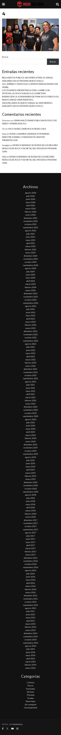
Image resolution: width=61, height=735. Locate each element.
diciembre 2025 (30, 218)
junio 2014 (30, 652)
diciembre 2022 (30, 331)
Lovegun (6, 145)
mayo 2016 (30, 580)
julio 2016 (30, 573)
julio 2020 (30, 422)
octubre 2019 (31, 451)
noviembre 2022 (30, 334)
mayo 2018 (30, 504)
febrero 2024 (30, 287)
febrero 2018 (30, 514)
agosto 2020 (30, 419)
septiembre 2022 (30, 341)
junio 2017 (30, 539)
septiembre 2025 (30, 227)
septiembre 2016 (30, 567)
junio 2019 (30, 463)
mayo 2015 (30, 617)
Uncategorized (30, 707)
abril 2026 (30, 205)
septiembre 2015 (30, 605)
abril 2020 (30, 432)
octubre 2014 (31, 639)
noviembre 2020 (30, 410)
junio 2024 (30, 274)
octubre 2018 (31, 488)
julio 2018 (30, 498)
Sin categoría (30, 704)
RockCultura (18, 724)
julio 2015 (30, 611)
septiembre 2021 (30, 378)
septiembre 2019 (30, 454)
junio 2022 (30, 350)
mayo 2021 (30, 391)
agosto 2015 (30, 608)
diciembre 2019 (30, 444)
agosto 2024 (30, 268)
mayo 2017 (30, 542)
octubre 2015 (31, 602)
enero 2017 (30, 554)
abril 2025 (30, 243)
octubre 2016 (31, 564)
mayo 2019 (30, 466)
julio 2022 (30, 347)
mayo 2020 (30, 429)
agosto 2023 (30, 306)
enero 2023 (30, 328)
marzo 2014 (30, 661)
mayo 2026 (30, 202)
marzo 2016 (30, 586)
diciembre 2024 (30, 256)
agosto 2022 (30, 344)
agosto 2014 (30, 646)
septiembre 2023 (30, 303)
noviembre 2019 (30, 447)
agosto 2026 (30, 193)
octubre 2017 (31, 526)
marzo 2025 (30, 246)
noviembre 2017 (30, 523)
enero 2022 (30, 366)
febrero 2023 (30, 325)
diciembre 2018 (30, 482)
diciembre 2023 (30, 293)
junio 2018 (30, 501)
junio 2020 (30, 425)
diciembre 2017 (30, 520)
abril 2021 (30, 394)
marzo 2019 (30, 473)
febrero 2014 (30, 665)
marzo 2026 (30, 208)
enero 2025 (30, 252)
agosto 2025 (30, 230)
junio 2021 (30, 388)
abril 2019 (30, 469)
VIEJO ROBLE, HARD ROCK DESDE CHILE (27, 129)
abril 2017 (30, 545)
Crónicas (30, 682)
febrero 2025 (30, 249)
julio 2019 (30, 460)
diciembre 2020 (30, 407)
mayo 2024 (30, 278)
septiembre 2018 (30, 492)
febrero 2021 (30, 400)
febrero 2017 (30, 551)
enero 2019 (30, 479)
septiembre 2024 (30, 265)
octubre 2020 (31, 413)
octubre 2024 (31, 262)
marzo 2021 (30, 397)
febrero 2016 (30, 589)
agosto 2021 (30, 381)
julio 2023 (30, 309)
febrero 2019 (30, 476)
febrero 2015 (30, 627)
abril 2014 (30, 658)
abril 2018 (30, 507)
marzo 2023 (30, 322)
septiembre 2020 (30, 416)
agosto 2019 (30, 457)
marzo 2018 (30, 510)
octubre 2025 (31, 224)
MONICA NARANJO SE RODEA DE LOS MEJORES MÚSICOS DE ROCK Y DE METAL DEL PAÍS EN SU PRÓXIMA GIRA (30, 148)
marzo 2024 (30, 284)
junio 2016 (30, 576)
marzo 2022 (30, 359)
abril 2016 (30, 583)
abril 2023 (30, 319)
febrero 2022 (30, 362)
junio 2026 (30, 199)
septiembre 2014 (30, 643)
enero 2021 (30, 403)
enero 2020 (30, 441)
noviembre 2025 (30, 221)
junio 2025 (30, 237)
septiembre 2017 (30, 529)
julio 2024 (30, 271)
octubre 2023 (31, 300)
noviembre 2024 (30, 259)
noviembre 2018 (30, 485)
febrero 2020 (30, 438)
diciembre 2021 (30, 369)
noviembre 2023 (30, 296)
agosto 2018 (30, 495)
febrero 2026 (30, 212)
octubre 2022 (31, 337)
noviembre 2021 (30, 372)
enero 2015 (30, 630)
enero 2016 (30, 592)
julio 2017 (30, 536)
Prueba (30, 698)
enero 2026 (30, 215)
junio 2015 (30, 614)
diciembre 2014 (30, 633)
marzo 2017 (30, 548)
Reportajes (30, 701)
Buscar (5, 57)
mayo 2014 (30, 655)
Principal (30, 695)
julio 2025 (30, 234)
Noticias (30, 692)
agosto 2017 (30, 532)
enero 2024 (30, 290)
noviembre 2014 (30, 636)
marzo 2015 (30, 624)
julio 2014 (30, 649)
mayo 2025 (30, 240)
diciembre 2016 (30, 558)
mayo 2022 (30, 353)
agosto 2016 (30, 570)
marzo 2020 (30, 435)
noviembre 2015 (30, 599)
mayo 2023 (30, 315)
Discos (30, 685)
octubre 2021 (31, 375)
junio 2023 (30, 312)
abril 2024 (30, 281)
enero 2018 (30, 517)
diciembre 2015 (30, 595)
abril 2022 (30, 356)
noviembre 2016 (30, 561)
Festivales (30, 689)
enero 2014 (30, 668)
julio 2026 (30, 196)
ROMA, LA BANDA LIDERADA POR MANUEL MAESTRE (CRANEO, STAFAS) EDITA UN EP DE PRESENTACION (26, 137)
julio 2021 (30, 385)
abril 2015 (30, 621)
